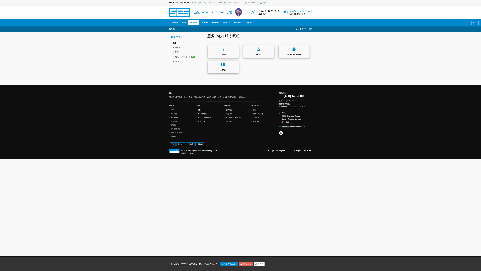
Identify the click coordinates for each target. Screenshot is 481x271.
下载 (172, 144)
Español (289, 151)
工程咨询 (176, 47)
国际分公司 (231, 3)
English (282, 151)
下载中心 (215, 23)
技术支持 (204, 23)
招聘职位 (174, 125)
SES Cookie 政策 (176, 132)
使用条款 (174, 136)
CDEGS (201, 110)
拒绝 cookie (246, 264)
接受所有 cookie (229, 264)
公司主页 (174, 23)
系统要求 (256, 117)
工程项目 (176, 61)
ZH (474, 23)
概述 (174, 43)
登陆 (264, 3)
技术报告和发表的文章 (184, 57)
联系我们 (174, 114)
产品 (183, 23)
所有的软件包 (202, 114)
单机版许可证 (202, 121)
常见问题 (256, 121)
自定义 (260, 264)
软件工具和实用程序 (205, 117)
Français (297, 151)
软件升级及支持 (258, 114)
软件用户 (226, 23)
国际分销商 (174, 121)
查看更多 (242, 97)
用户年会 (181, 144)
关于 (172, 110)
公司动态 (248, 23)
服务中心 (193, 23)
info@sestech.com (300, 11)
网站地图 (197, 3)
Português (307, 151)
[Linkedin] (281, 133)
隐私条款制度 (175, 129)
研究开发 (176, 52)
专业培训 (237, 23)
